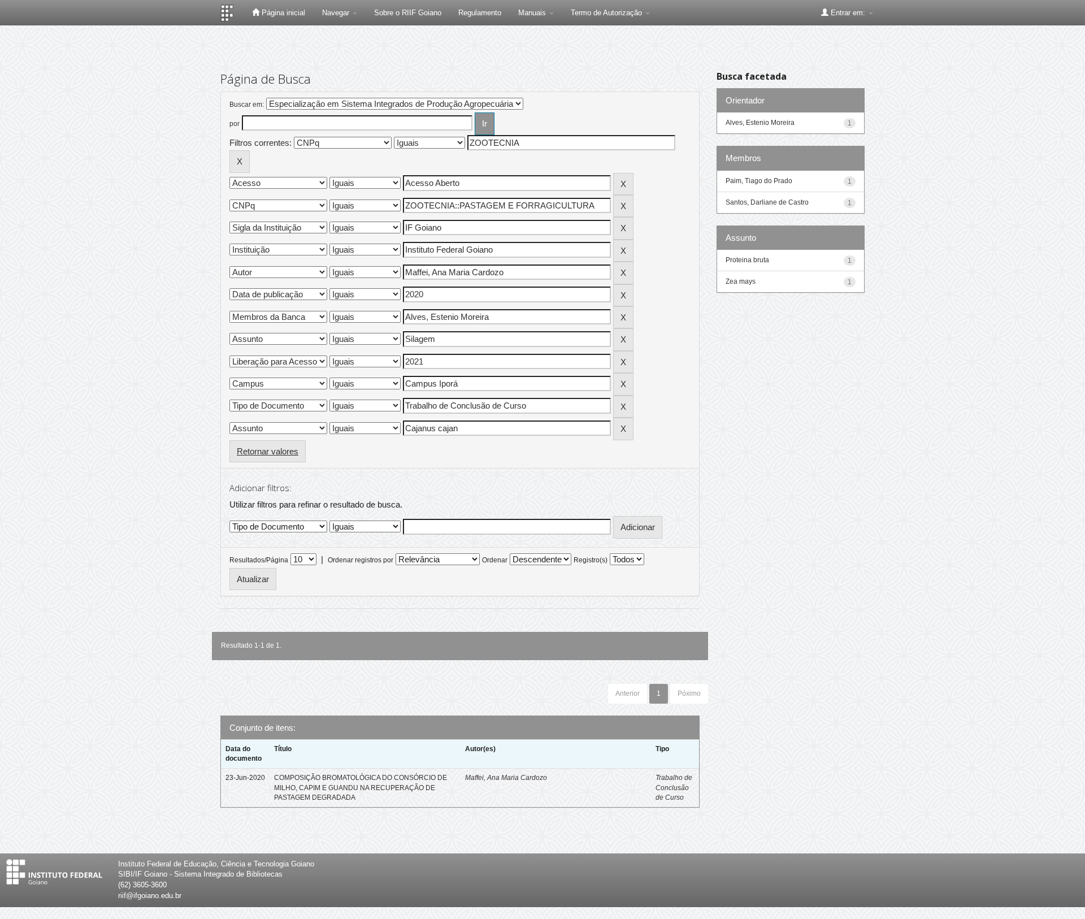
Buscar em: (246, 105)
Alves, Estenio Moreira (760, 123)
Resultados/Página (258, 560)
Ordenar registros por (360, 560)
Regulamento (479, 12)
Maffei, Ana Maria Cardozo (506, 778)
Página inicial (282, 12)
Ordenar (494, 560)
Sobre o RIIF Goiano (407, 12)
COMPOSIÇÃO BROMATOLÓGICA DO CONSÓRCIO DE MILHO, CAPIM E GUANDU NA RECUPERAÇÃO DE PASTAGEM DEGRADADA (360, 787)
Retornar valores (267, 451)
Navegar (336, 12)
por (234, 124)
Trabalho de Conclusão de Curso (674, 787)
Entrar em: (847, 12)
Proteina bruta (747, 260)
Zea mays (741, 281)
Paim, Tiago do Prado (759, 181)
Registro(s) (590, 560)
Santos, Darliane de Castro (767, 202)
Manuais (533, 12)
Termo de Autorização (607, 12)
